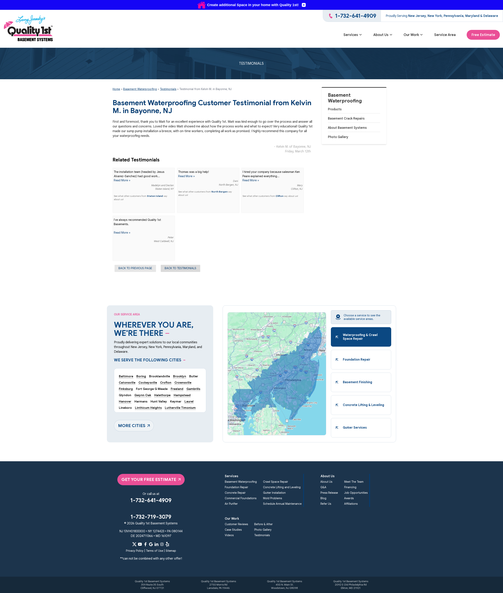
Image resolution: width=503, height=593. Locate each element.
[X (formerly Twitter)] (134, 544)
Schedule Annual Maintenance (282, 504)
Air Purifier (231, 504)
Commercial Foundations (240, 498)
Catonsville (127, 382)
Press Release (329, 492)
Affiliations (351, 504)
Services (350, 35)
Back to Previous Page (135, 268)
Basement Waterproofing (345, 98)
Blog (323, 498)
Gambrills (193, 389)
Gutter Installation (274, 492)
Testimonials (262, 535)
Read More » (122, 180)
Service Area (445, 35)
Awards (349, 498)
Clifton (279, 196)
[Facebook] (145, 544)
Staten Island (155, 196)
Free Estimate (483, 35)
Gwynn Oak (142, 395)
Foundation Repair (236, 487)
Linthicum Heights (148, 408)
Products (334, 109)
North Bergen (219, 191)
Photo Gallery (338, 137)
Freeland (177, 389)
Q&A (323, 487)
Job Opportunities (356, 492)
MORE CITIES (131, 425)
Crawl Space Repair (275, 481)
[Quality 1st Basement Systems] (28, 29)
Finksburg (126, 389)
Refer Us (325, 504)
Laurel (189, 401)
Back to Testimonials (180, 268)
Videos (229, 535)
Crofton (165, 382)
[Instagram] (162, 544)
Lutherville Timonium (180, 408)
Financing (350, 487)
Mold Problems (272, 498)
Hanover (125, 401)
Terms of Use (154, 550)
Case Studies (233, 529)
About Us (380, 35)
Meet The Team (353, 481)
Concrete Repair (235, 492)
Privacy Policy (134, 550)
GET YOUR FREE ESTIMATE (148, 479)
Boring (141, 376)
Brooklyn (179, 376)
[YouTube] (140, 544)
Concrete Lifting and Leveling (282, 487)
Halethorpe (162, 395)
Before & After (263, 524)
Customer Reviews (236, 524)
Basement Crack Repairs (346, 119)
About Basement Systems (347, 128)
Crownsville (182, 382)
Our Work (411, 35)
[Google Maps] (151, 544)
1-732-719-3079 (150, 516)
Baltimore (126, 376)
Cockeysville (148, 382)
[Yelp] (167, 544)
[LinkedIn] (156, 544)
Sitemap (171, 550)
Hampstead (182, 395)
